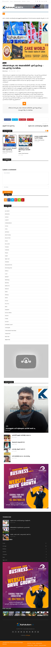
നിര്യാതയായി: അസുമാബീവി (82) (18, 442)
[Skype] (46, 1)
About (11, 1)
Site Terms (29, 643)
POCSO (6, 300)
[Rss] (44, 1)
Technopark (7, 327)
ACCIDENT (7, 211)
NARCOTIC (7, 285)
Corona (6, 226)
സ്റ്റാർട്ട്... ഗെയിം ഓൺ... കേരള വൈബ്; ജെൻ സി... (20, 534)
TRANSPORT (7, 333)
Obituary (7, 294)
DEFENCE (7, 232)
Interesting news (8, 267)
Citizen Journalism (17, 1)
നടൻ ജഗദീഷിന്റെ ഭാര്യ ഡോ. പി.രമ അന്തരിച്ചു (21, 456)
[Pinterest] (32, 632)
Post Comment (7, 192)
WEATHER (7, 336)
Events (6, 241)
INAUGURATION (8, 264)
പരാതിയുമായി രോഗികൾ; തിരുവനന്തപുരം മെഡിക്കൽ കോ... (24, 150)
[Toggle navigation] (4, 14)
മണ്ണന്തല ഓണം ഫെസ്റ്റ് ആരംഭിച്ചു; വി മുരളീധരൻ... (20, 520)
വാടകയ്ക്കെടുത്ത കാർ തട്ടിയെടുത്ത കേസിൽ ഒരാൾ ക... (21, 429)
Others (6, 297)
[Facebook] (35, 1)
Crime (6, 229)
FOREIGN (7, 249)
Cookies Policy (30, 645)
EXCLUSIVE (7, 244)
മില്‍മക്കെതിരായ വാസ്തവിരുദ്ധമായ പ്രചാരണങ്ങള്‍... (20, 527)
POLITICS (4, 62)
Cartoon (6, 217)
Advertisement (39, 643)
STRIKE (6, 318)
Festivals (7, 247)
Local (6, 273)
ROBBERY (7, 309)
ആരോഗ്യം (7, 339)
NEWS (6, 291)
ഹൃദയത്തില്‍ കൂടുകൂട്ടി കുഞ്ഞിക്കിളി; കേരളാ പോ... (21, 435)
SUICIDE (6, 321)
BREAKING (7, 214)
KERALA (6, 270)
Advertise (24, 1)
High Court (7, 258)
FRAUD (6, 252)
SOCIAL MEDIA (8, 312)
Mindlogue (28, 635)
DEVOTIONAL (8, 235)
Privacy (33, 643)
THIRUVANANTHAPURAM (10, 330)
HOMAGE (7, 261)
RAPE (6, 306)
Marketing (7, 279)
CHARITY (7, 220)
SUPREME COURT (9, 324)
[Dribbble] (30, 632)
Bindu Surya (5, 71)
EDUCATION (7, 238)
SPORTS (6, 315)
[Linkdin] (42, 1)
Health (6, 255)
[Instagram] (35, 632)
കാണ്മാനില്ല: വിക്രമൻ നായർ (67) (18, 449)
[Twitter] (37, 1)
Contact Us (36, 645)
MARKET (7, 276)
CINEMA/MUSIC (8, 223)
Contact (28, 1)
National (7, 288)
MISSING (7, 282)
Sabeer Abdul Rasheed (7, 152)
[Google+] (40, 1)
